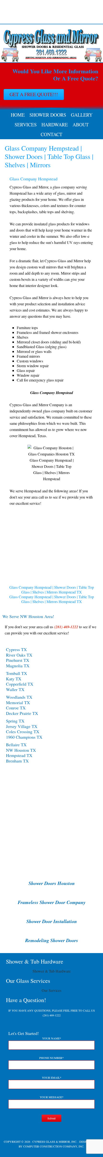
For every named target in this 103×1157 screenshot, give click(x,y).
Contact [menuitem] (51, 134)
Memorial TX (18, 702)
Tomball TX (16, 673)
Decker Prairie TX (22, 713)
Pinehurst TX (17, 660)
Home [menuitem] (18, 115)
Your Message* (51, 1097)
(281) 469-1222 (52, 1015)
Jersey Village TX (21, 726)
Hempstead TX (19, 755)
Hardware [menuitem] (54, 124)
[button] (22, 552)
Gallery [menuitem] (81, 115)
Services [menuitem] (26, 124)
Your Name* (51, 1038)
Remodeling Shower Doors (51, 940)
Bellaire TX (16, 744)
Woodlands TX (19, 697)
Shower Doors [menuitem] (47, 115)
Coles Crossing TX (22, 731)
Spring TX (15, 721)
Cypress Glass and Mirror (51, 12)
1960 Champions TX (24, 737)
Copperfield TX (19, 684)
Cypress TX (16, 649)
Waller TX (15, 689)
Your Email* (51, 1077)
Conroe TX (16, 708)
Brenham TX (17, 761)
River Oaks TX (19, 655)
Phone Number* (51, 1058)
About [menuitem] (81, 124)
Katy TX (13, 679)
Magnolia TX (17, 665)
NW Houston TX (21, 750)
